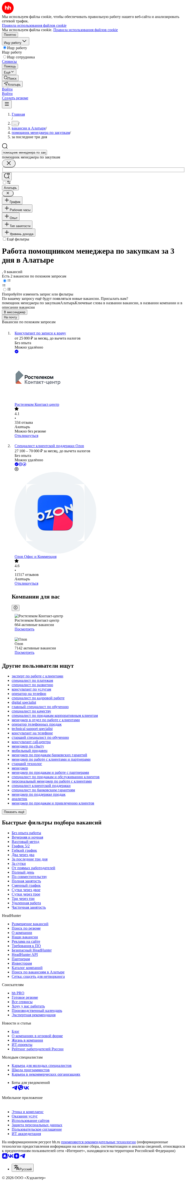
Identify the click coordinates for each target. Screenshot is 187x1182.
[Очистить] (9, 163)
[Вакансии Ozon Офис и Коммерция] (98, 513)
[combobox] (24, 152)
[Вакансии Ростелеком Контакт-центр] (98, 378)
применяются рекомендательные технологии (98, 1142)
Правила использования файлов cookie (85, 30)
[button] (7, 89)
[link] (10, 78)
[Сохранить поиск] (7, 176)
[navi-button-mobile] (7, 104)
